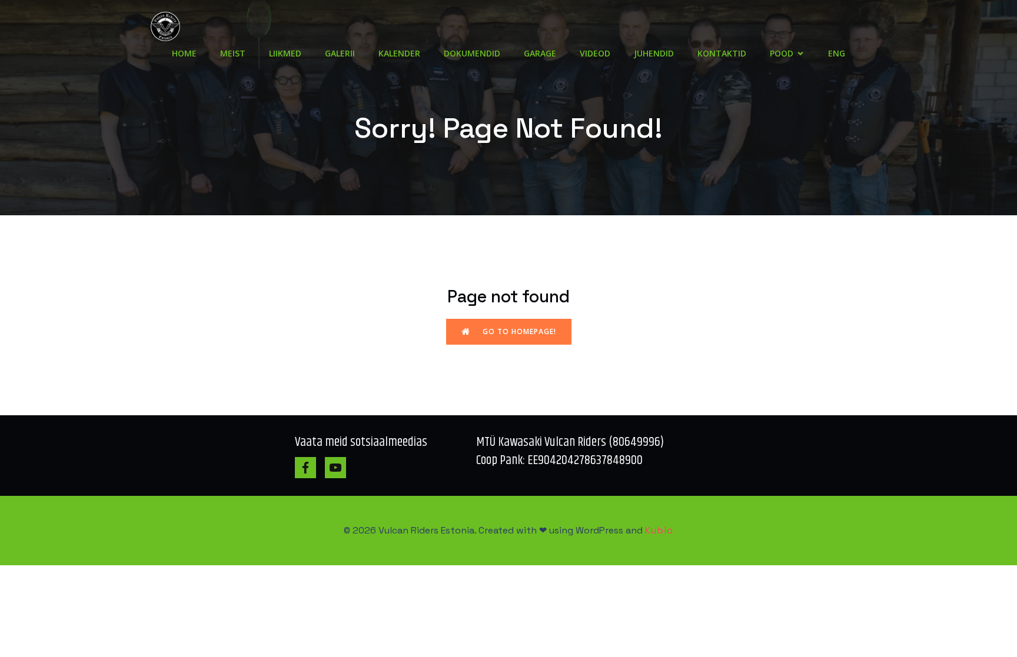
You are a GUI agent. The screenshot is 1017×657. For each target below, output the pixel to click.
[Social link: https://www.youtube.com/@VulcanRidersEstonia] (340, 467)
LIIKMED (285, 53)
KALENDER (399, 53)
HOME (184, 53)
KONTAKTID (721, 53)
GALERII (340, 53)
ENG (836, 53)
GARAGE (540, 53)
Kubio (659, 530)
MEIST (232, 53)
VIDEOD (595, 53)
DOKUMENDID (472, 53)
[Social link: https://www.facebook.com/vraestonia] (310, 467)
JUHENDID (654, 53)
